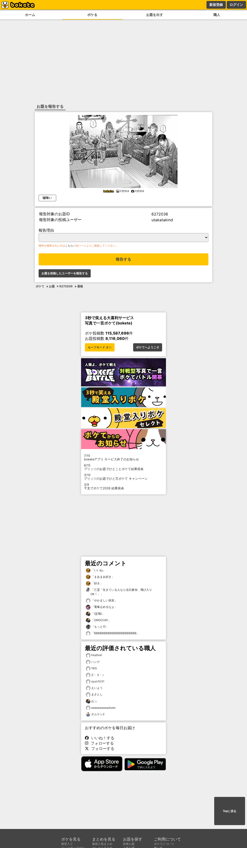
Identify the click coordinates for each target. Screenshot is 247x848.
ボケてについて (164, 844)
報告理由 (46, 230)
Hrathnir (96, 655)
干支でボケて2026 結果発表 (104, 486)
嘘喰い (47, 198)
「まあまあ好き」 (102, 577)
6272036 (66, 286)
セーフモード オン (100, 347)
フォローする (101, 743)
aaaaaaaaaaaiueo (103, 707)
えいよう (97, 688)
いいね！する (101, 737)
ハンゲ (95, 662)
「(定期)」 (97, 613)
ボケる (92, 15)
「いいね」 (98, 570)
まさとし (97, 694)
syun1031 (97, 681)
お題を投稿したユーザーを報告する (64, 273)
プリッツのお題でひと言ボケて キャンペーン (116, 476)
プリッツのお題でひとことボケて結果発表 (114, 467)
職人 (216, 15)
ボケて (40, 286)
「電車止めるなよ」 (103, 607)
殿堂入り (67, 844)
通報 (80, 286)
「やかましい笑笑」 (103, 600)
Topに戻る (229, 811)
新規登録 (216, 5)
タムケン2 (97, 714)
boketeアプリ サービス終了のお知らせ (111, 457)
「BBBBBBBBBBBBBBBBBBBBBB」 (114, 633)
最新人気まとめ (102, 844)
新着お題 (129, 844)
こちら (69, 245)
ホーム (30, 15)
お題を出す (154, 15)
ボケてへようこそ (147, 347)
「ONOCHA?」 (100, 620)
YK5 (94, 668)
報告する (123, 259)
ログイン (236, 5)
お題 (52, 286)
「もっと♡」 (99, 626)
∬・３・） (98, 675)
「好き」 (96, 583)
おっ (94, 701)
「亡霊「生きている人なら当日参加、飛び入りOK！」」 (121, 592)
